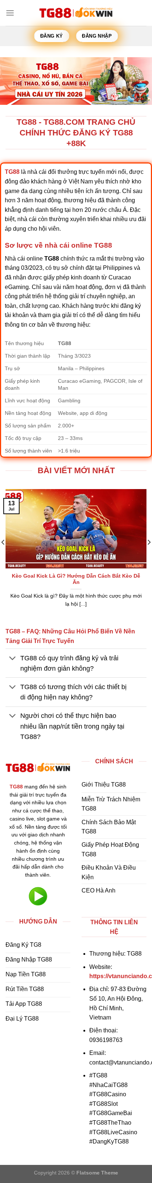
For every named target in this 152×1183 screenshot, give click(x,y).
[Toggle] (13, 659)
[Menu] (10, 13)
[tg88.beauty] (76, 12)
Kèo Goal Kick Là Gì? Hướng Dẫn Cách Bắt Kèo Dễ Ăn (76, 579)
